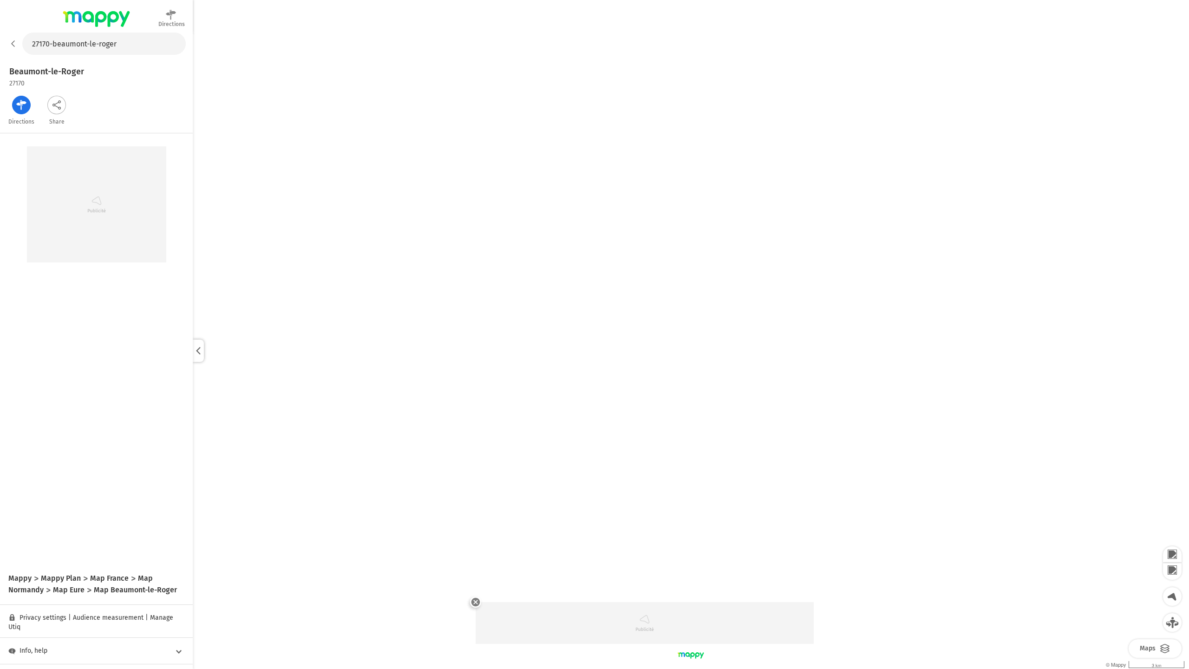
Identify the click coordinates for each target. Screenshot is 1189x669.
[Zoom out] (1172, 571)
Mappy (96, 27)
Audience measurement (108, 618)
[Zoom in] (1172, 554)
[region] (691, 351)
